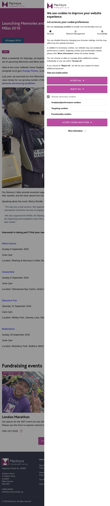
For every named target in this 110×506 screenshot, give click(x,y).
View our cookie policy (57, 73)
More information (75, 131)
